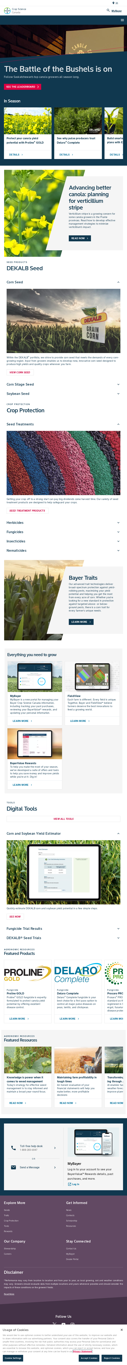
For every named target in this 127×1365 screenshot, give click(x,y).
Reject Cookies (112, 1358)
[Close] (121, 1329)
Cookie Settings (13, 1358)
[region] (63, 1345)
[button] (63, 282)
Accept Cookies (89, 1358)
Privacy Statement (82, 1351)
